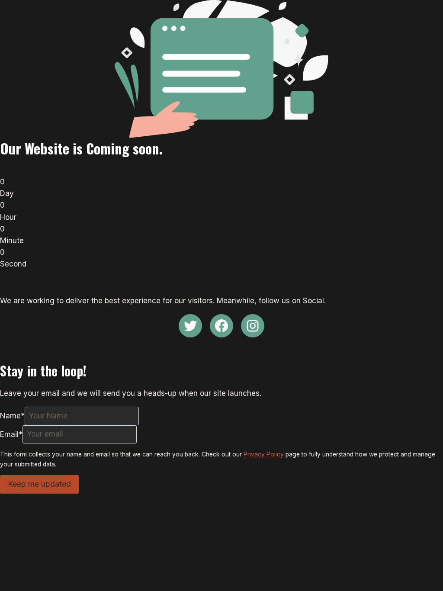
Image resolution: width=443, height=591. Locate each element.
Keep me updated (39, 483)
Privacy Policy (264, 454)
